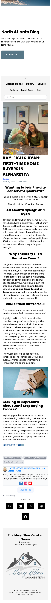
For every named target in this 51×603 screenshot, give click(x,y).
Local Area (27, 90)
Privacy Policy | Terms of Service (25, 590)
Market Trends (14, 83)
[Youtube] (30, 483)
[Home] (26, 78)
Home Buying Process (12, 457)
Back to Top (25, 490)
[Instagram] (25, 483)
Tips (39, 90)
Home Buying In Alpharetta (35, 457)
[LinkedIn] (21, 483)
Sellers (14, 90)
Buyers (42, 83)
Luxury (30, 83)
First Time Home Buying (13, 462)
